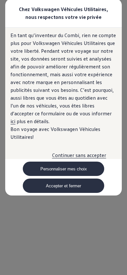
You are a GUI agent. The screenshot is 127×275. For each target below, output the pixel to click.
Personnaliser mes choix (63, 168)
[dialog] (63, 137)
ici (12, 121)
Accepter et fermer (63, 185)
